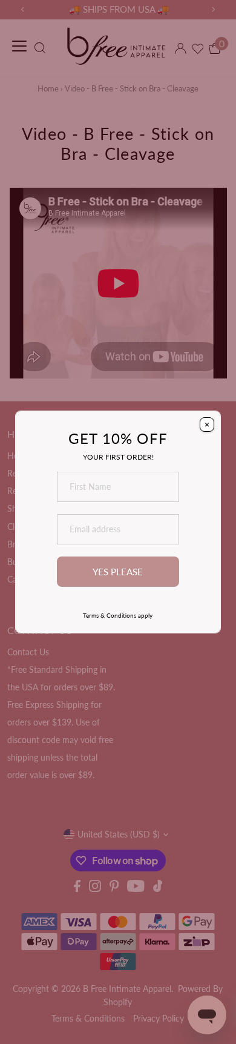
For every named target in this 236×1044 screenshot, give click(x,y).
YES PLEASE (118, 571)
